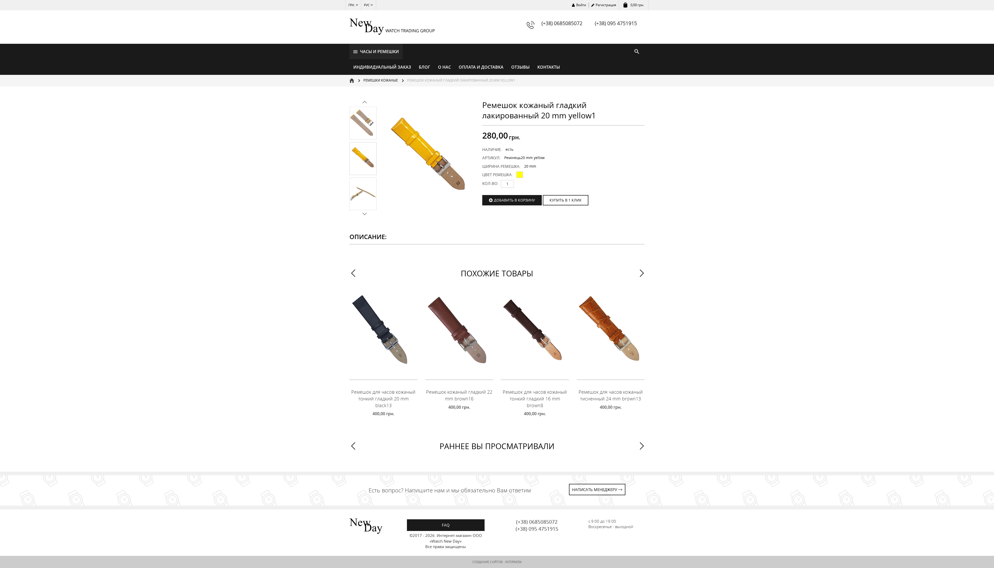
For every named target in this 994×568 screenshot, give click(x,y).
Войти (581, 5)
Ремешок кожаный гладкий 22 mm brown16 (459, 395)
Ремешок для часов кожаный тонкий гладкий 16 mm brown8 (535, 398)
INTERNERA (513, 562)
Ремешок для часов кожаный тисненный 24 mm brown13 (611, 395)
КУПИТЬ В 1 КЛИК (566, 200)
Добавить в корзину (514, 200)
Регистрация (606, 5)
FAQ (446, 525)
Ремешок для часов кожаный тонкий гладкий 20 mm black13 (383, 398)
